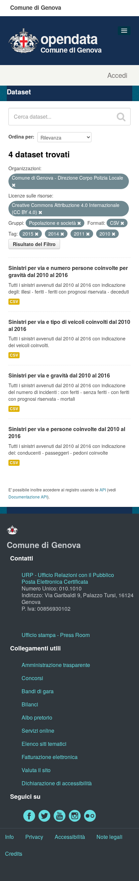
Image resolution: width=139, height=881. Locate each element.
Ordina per (20, 136)
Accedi (117, 75)
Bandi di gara (38, 691)
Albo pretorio (37, 717)
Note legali (109, 837)
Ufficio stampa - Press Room (56, 635)
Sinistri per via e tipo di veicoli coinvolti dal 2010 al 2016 (69, 325)
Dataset (19, 91)
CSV (14, 301)
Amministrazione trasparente (56, 665)
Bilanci (30, 704)
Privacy (34, 837)
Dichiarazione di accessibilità (57, 783)
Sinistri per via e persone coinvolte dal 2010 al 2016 (66, 432)
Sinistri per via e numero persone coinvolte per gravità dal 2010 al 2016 (68, 271)
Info (9, 837)
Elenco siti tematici (44, 744)
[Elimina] (14, 185)
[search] (121, 117)
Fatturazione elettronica (50, 757)
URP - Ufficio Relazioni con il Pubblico (68, 575)
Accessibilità (70, 837)
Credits (13, 853)
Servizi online (38, 730)
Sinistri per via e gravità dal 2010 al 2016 (59, 375)
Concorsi (32, 678)
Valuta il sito (36, 770)
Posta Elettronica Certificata (55, 581)
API (103, 489)
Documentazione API (27, 496)
